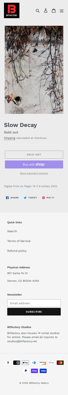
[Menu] (62, 10)
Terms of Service (18, 241)
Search (12, 231)
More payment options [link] (34, 173)
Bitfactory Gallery (39, 383)
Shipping (9, 138)
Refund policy (17, 251)
